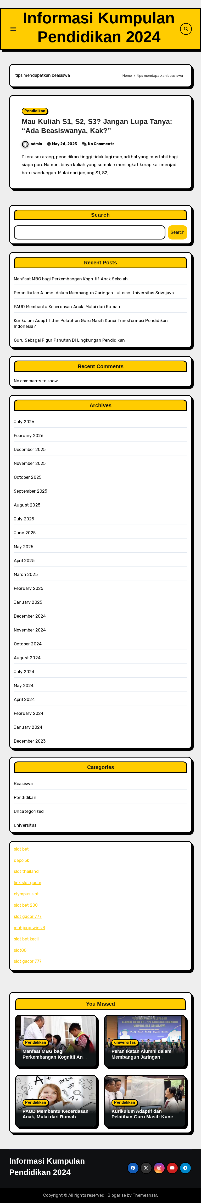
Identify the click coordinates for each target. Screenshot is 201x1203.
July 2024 (24, 671)
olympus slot (26, 893)
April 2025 (24, 560)
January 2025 (28, 602)
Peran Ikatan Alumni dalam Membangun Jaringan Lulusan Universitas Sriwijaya (94, 292)
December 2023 (30, 741)
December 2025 (30, 449)
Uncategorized (29, 811)
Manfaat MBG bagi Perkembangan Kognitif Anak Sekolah (71, 278)
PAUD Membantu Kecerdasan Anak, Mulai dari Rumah (67, 306)
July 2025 (24, 518)
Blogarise (117, 1195)
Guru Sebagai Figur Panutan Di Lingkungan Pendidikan (69, 340)
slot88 (20, 950)
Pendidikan (34, 111)
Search (100, 215)
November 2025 (30, 463)
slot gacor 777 (28, 916)
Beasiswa (23, 783)
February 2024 (29, 713)
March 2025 (26, 574)
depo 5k (21, 860)
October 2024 (28, 643)
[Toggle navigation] (13, 29)
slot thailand (26, 871)
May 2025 (24, 546)
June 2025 (25, 532)
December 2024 (30, 616)
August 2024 (27, 657)
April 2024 (24, 699)
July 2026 (24, 421)
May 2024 (24, 685)
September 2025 (30, 491)
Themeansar (145, 1195)
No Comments (101, 144)
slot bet (21, 849)
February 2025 (28, 588)
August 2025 (27, 505)
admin (36, 144)
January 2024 (28, 727)
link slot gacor (27, 882)
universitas (25, 825)
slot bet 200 (26, 905)
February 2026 (29, 435)
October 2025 (27, 477)
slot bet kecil (26, 939)
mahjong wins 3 (29, 927)
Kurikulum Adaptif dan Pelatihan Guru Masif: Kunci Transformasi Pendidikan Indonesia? (142, 1120)
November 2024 (30, 630)
